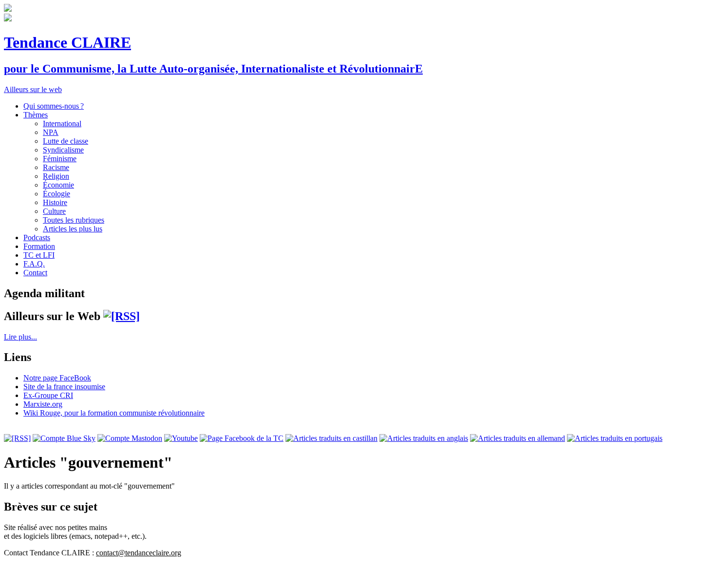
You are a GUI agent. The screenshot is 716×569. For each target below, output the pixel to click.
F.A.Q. (34, 264)
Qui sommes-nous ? (53, 106)
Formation (39, 246)
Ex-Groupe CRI (48, 395)
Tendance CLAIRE (67, 42)
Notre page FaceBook (57, 378)
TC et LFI (39, 255)
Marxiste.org (42, 404)
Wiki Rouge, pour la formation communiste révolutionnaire (114, 413)
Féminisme (59, 158)
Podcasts (36, 237)
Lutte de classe (65, 141)
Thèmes (35, 115)
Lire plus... (20, 337)
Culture (54, 211)
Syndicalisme (63, 150)
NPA (50, 132)
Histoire (55, 202)
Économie (58, 185)
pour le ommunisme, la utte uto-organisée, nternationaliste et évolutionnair (213, 68)
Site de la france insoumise (64, 386)
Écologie (56, 194)
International (62, 123)
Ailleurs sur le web (33, 89)
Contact (35, 272)
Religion (56, 176)
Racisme (56, 167)
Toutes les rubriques (73, 220)
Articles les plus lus (72, 229)
